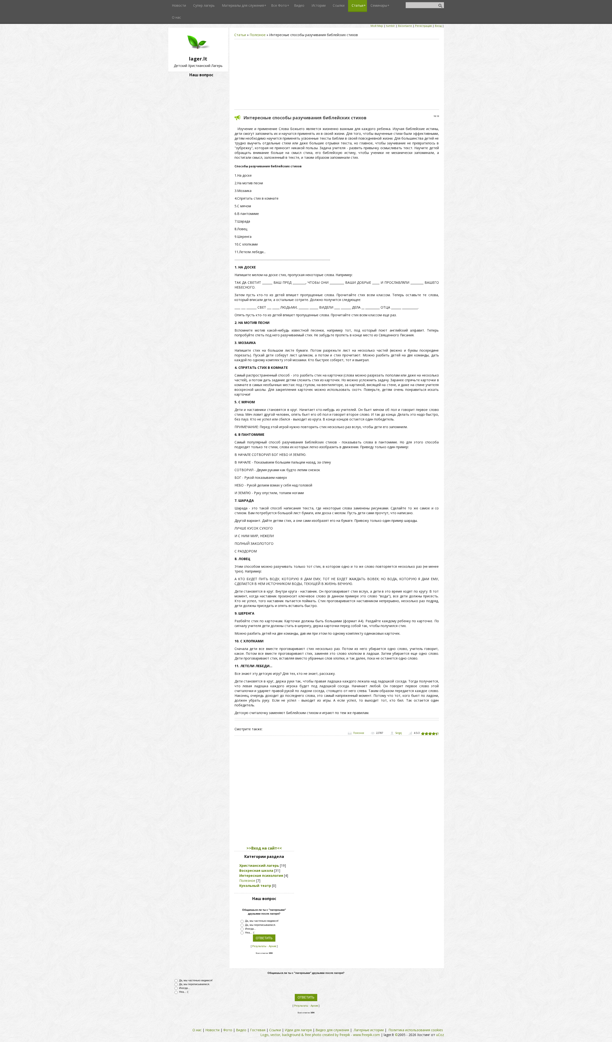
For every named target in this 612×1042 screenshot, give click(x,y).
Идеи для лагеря (298, 1030)
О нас (197, 1030)
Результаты (259, 946)
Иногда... (250, 928)
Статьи (240, 35)
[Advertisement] (336, 74)
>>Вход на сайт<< (264, 848)
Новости (212, 1030)
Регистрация (423, 25)
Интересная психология (261, 875)
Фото (227, 1030)
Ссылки (275, 1030)
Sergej (398, 733)
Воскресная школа (256, 870)
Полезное (258, 35)
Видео (241, 1030)
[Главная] (198, 53)
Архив (272, 946)
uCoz (440, 1034)
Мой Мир (377, 25)
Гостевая (257, 1030)
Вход (438, 25)
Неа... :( (249, 932)
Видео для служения (332, 1030)
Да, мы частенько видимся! (262, 920)
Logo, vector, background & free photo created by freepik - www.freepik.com (320, 1034)
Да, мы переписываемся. (260, 924)
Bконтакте (405, 25)
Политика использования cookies (415, 1030)
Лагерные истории (369, 1030)
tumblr (390, 25)
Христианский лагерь (259, 865)
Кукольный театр (255, 885)
